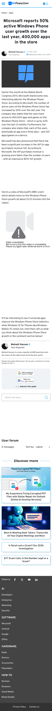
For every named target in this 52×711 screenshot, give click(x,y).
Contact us (34, 707)
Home (4, 13)
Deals (4, 652)
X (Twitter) (22, 579)
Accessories (7, 663)
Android (5, 629)
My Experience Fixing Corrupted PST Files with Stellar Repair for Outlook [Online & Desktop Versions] (26, 496)
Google (5, 634)
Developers (7, 595)
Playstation (7, 668)
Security (6, 610)
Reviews (6, 681)
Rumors (5, 657)
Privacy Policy (19, 707)
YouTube (29, 579)
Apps (11, 13)
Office (4, 639)
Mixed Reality (8, 697)
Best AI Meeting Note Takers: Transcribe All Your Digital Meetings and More (26, 534)
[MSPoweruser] (18, 3)
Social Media (8, 691)
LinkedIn (36, 579)
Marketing (6, 605)
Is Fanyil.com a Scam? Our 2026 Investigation (26, 547)
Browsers (6, 686)
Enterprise (7, 600)
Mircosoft (6, 623)
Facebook (15, 579)
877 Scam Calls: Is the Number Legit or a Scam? (26, 560)
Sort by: (30, 447)
